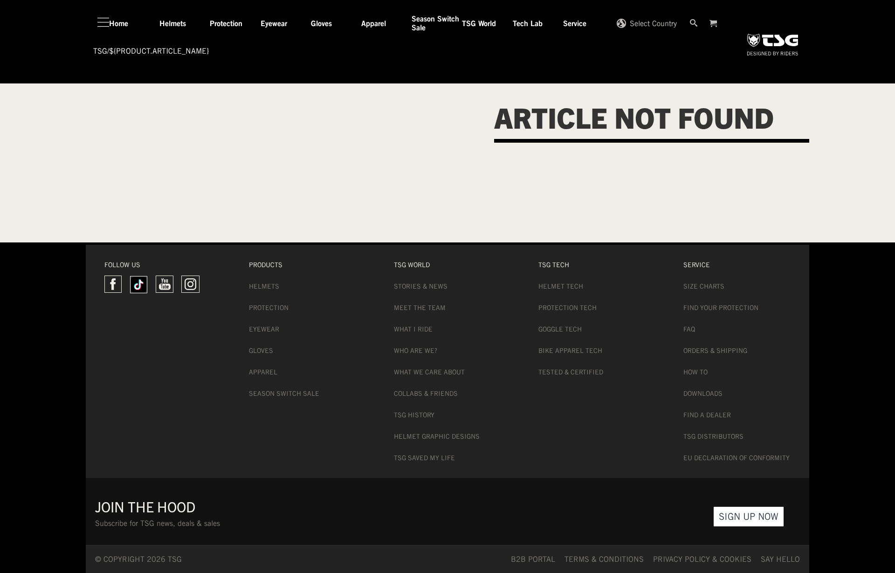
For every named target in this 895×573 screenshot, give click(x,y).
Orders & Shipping (715, 350)
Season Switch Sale (284, 393)
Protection (269, 307)
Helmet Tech (560, 286)
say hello (780, 559)
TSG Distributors (713, 436)
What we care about (429, 372)
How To (695, 372)
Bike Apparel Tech (570, 350)
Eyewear (264, 329)
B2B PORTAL (533, 559)
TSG (100, 51)
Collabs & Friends (426, 393)
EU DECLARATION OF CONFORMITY (736, 458)
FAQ (689, 329)
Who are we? (415, 350)
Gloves (261, 350)
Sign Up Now (748, 516)
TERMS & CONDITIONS (604, 559)
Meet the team (420, 307)
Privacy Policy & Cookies (702, 559)
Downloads (703, 393)
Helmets (264, 286)
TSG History (414, 415)
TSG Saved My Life (424, 458)
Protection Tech (567, 307)
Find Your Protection (720, 307)
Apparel (263, 372)
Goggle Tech (560, 329)
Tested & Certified (570, 372)
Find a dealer (707, 415)
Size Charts (703, 286)
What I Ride (413, 329)
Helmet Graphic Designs (437, 436)
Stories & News (421, 286)
